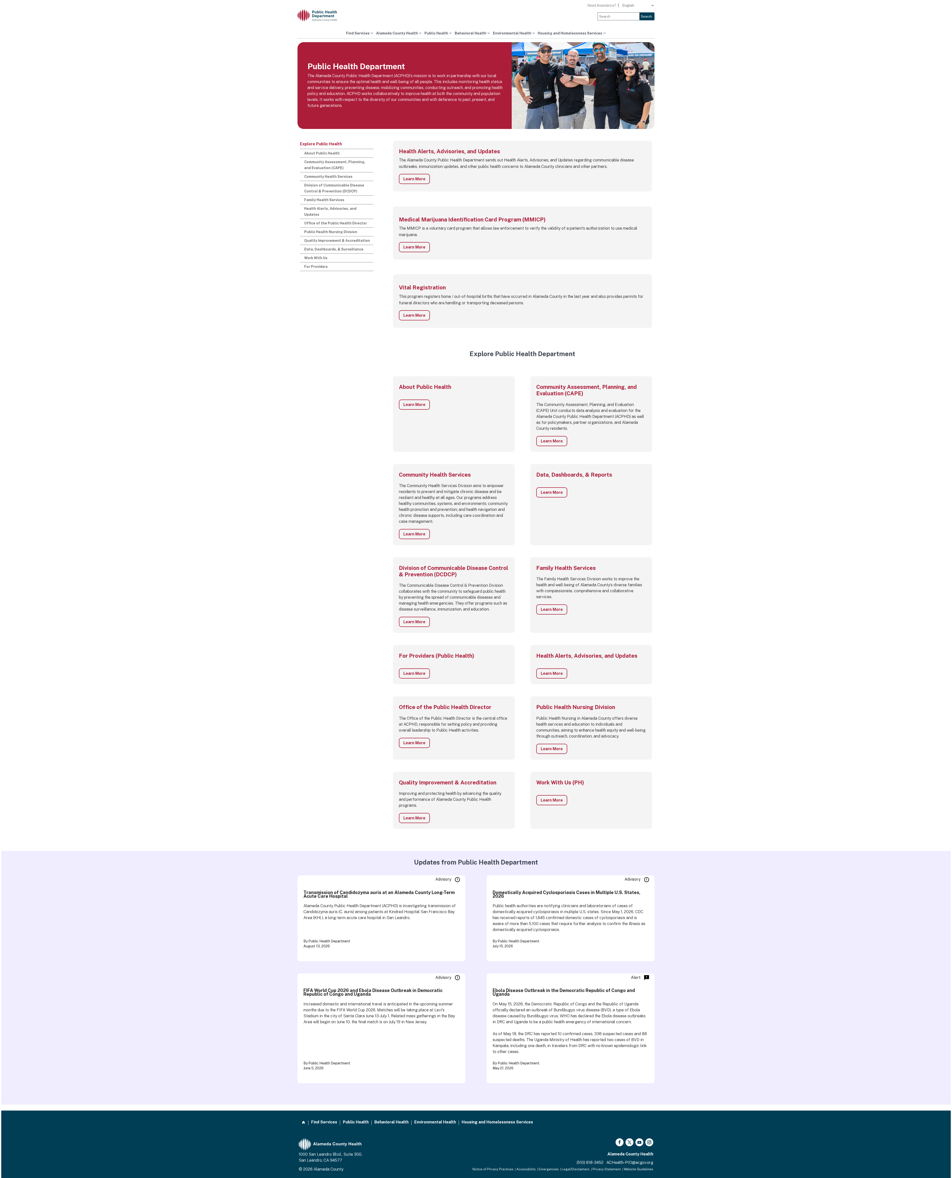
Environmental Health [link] (512, 33)
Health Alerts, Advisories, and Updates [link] (330, 212)
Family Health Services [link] (324, 200)
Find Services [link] (358, 33)
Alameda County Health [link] (397, 33)
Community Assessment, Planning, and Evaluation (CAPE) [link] (334, 165)
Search (646, 16)
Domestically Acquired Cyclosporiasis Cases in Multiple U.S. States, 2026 (566, 894)
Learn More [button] (414, 179)
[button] (620, 1142)
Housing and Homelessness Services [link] (570, 33)
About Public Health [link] (322, 153)
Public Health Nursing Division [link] (330, 232)
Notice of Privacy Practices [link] (493, 1169)
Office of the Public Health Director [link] (335, 223)
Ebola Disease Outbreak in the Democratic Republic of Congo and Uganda (564, 992)
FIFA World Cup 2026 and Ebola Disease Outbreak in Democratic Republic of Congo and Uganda (373, 992)
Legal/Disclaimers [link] (576, 1169)
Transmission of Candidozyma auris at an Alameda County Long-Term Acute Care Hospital (379, 894)
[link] (321, 15)
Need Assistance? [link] (601, 5)
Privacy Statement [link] (607, 1169)
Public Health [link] (436, 33)
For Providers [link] (316, 267)
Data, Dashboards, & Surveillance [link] (333, 249)
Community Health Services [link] (328, 177)
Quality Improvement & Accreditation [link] (337, 241)
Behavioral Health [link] (470, 33)
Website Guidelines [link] (638, 1169)
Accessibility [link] (526, 1169)
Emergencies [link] (549, 1169)
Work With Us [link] (315, 258)
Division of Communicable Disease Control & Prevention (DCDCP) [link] (334, 188)
